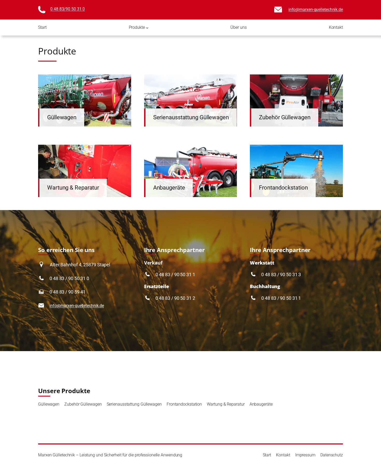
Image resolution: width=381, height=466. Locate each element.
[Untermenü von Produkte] (147, 27)
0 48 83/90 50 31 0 (67, 8)
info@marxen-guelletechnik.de (315, 9)
